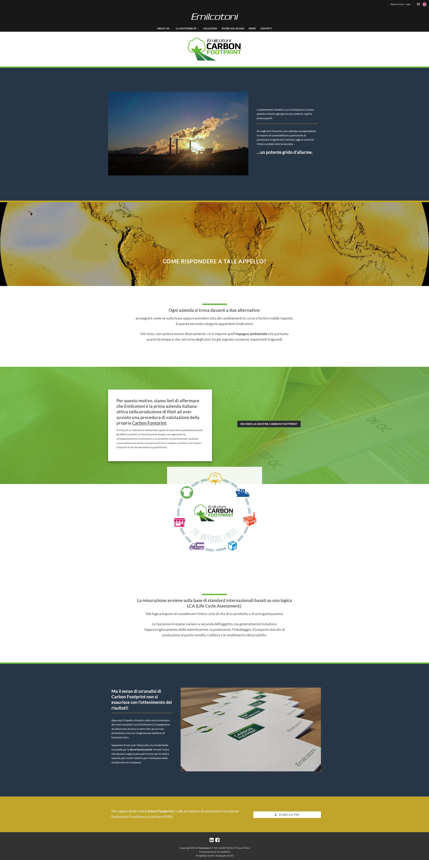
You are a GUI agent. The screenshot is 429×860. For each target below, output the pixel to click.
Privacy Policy (242, 847)
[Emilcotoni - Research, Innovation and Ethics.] (214, 17)
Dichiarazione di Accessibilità (214, 851)
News (252, 28)
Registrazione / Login (400, 4)
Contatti (266, 28)
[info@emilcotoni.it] (419, 4)
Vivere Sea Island (233, 28)
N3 (212, 855)
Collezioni (210, 28)
